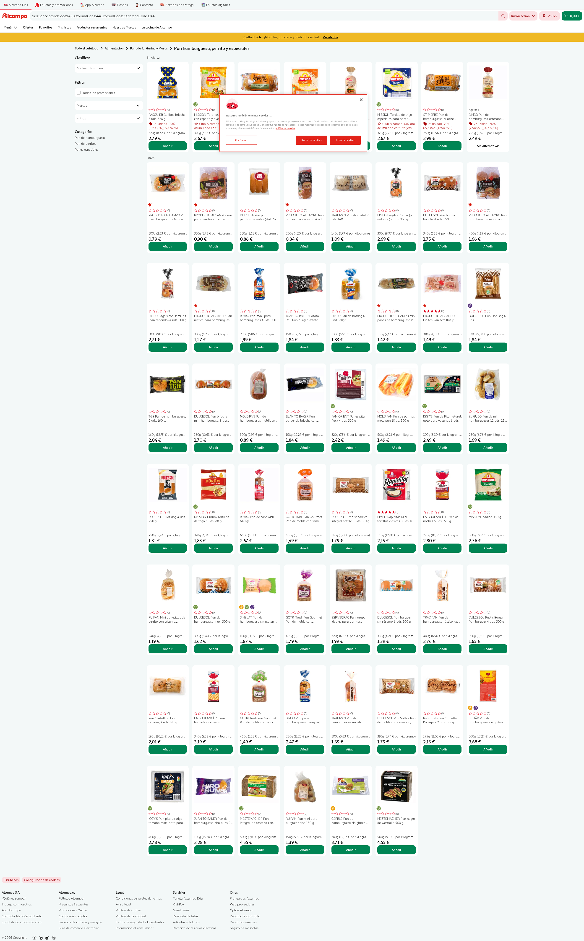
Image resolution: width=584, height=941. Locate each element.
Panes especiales (86, 149)
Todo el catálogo (86, 48)
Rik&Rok (178, 904)
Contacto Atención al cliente (22, 916)
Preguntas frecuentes (73, 904)
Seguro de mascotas (244, 928)
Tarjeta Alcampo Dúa (188, 898)
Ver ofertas (330, 37)
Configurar (241, 140)
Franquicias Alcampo (244, 898)
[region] (293, 123)
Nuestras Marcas (124, 27)
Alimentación (114, 48)
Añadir (167, 146)
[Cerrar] (361, 100)
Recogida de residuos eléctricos (194, 928)
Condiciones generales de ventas (139, 898)
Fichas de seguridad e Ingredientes (140, 922)
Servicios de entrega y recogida (80, 922)
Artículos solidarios (186, 922)
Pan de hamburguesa (90, 137)
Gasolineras (181, 910)
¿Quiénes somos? (14, 898)
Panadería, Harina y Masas (149, 48)
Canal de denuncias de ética (22, 922)
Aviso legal (123, 904)
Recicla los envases (243, 922)
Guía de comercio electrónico (79, 928)
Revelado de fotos (185, 916)
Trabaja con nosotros (17, 904)
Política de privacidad (131, 916)
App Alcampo (11, 910)
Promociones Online (73, 910)
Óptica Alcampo (241, 910)
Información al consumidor (135, 928)
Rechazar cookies (311, 140)
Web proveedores (242, 904)
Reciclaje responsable (245, 916)
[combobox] (264, 16)
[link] (41, 880)
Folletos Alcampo (71, 898)
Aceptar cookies (345, 140)
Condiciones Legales (73, 916)
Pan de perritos (85, 143)
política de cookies (285, 128)
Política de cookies (129, 910)
